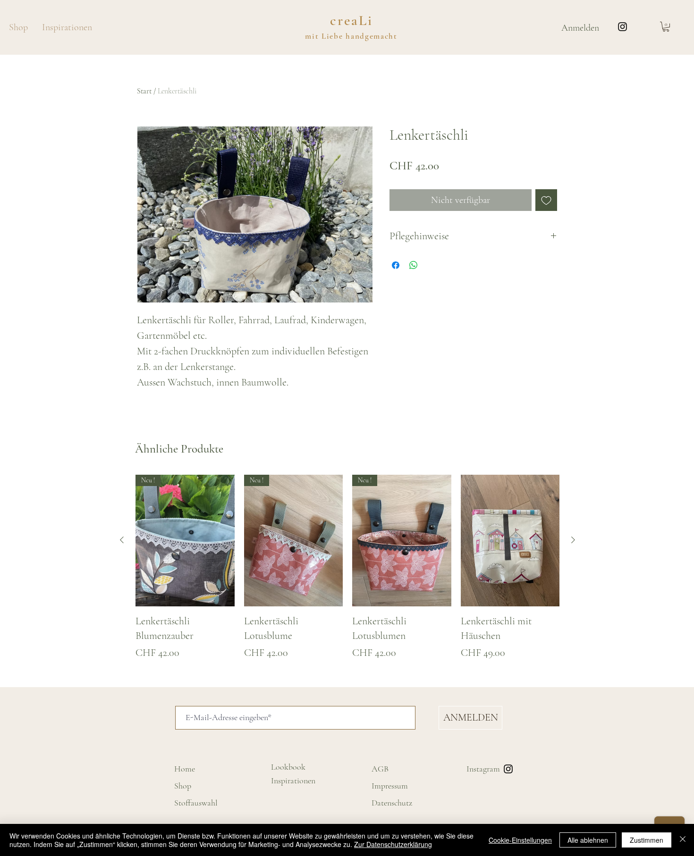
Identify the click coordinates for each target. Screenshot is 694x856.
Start (144, 91)
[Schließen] (682, 839)
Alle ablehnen (587, 840)
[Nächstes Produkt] (573, 539)
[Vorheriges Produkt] (121, 539)
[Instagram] (622, 27)
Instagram (483, 769)
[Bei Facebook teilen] (395, 265)
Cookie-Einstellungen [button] (520, 840)
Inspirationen (293, 780)
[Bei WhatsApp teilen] (413, 265)
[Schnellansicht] (510, 540)
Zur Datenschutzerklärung (393, 844)
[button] (666, 27)
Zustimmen (646, 840)
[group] (347, 572)
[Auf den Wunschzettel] (546, 200)
